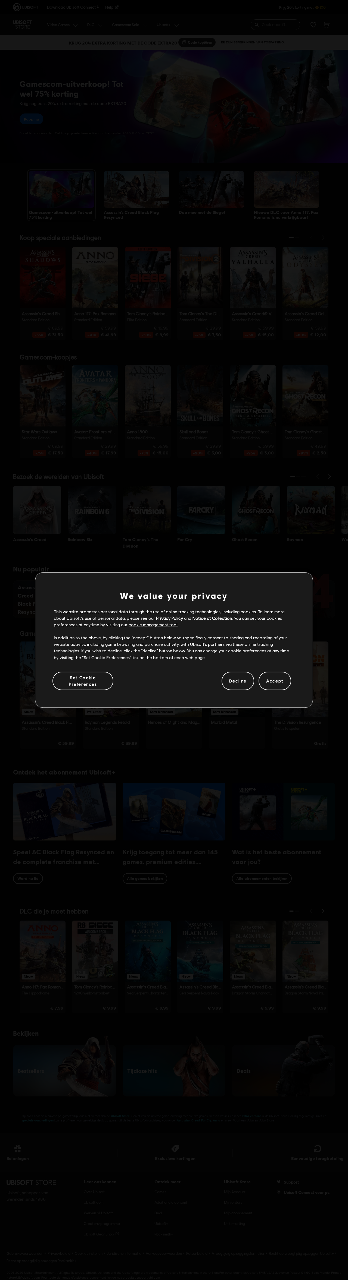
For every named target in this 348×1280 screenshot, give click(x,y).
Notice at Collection (212, 618)
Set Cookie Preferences (83, 681)
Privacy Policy (169, 618)
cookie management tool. (153, 624)
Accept (275, 680)
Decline (238, 680)
